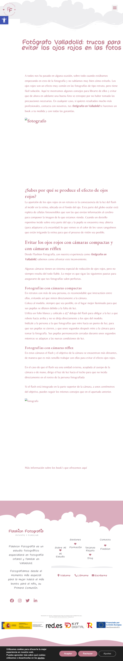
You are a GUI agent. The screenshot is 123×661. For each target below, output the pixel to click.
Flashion (105, 549)
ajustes (41, 658)
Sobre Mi (60, 547)
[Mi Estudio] (60, 550)
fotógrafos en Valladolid (85, 106)
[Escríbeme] (93, 575)
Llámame (83, 575)
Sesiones (75, 539)
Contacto (105, 539)
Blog (90, 558)
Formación (75, 547)
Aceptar (68, 653)
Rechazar (88, 653)
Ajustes (107, 653)
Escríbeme (101, 575)
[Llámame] (76, 575)
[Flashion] (105, 545)
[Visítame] (58, 575)
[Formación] (75, 544)
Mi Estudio (60, 555)
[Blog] (90, 555)
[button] (4, 20)
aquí (84, 467)
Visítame (65, 575)
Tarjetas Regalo (90, 549)
